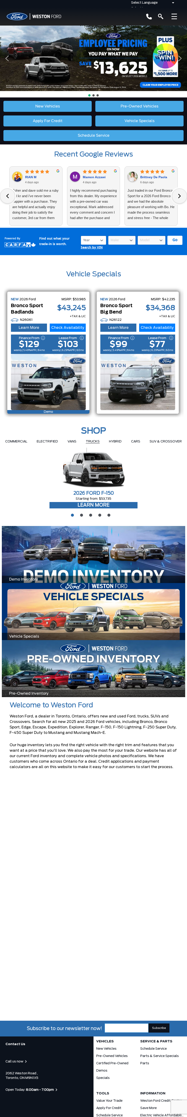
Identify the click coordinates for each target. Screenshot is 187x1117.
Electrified (47, 441)
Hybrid (115, 441)
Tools (102, 1093)
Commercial (16, 441)
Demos (101, 1070)
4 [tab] (99, 514)
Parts (144, 1063)
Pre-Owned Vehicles (112, 1056)
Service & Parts (156, 1041)
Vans (72, 441)
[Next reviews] (179, 196)
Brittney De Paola (153, 177)
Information (152, 1093)
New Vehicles (106, 1048)
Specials (103, 1078)
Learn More (29, 328)
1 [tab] (72, 514)
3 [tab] (90, 514)
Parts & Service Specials (159, 1056)
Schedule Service (153, 1048)
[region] (93, 61)
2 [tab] (81, 514)
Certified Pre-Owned (112, 1063)
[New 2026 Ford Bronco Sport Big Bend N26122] (137, 382)
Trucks (93, 441)
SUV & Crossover (166, 441)
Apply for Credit (108, 1108)
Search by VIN (92, 247)
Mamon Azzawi (94, 177)
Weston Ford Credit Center (161, 1100)
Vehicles (105, 1041)
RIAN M (30, 177)
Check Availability (67, 328)
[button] (93, 58)
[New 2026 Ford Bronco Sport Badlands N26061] (48, 382)
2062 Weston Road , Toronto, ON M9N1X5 (21, 1076)
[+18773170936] (149, 16)
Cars (135, 441)
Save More (148, 1108)
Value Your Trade (109, 1100)
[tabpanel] (93, 478)
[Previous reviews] (7, 196)
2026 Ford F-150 (93, 493)
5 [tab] (108, 514)
